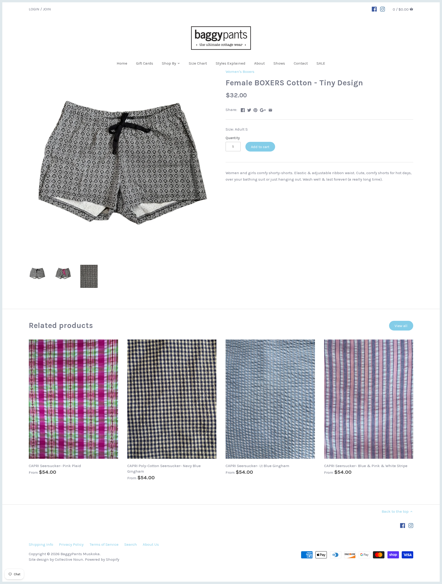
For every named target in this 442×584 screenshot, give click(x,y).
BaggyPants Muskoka (80, 553)
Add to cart (260, 147)
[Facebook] (374, 8)
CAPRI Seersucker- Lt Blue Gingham (257, 465)
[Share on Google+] (263, 109)
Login (34, 8)
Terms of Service (104, 544)
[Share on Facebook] (243, 109)
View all (401, 326)
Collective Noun (69, 559)
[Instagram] (382, 8)
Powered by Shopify (102, 559)
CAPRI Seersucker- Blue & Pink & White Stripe (365, 465)
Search (130, 544)
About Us (151, 544)
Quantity (233, 138)
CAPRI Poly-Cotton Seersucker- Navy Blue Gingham (164, 468)
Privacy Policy (71, 544)
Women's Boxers (240, 71)
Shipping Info (41, 544)
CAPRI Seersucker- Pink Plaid (55, 465)
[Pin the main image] (255, 109)
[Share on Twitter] (249, 109)
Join (47, 8)
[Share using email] (270, 109)
